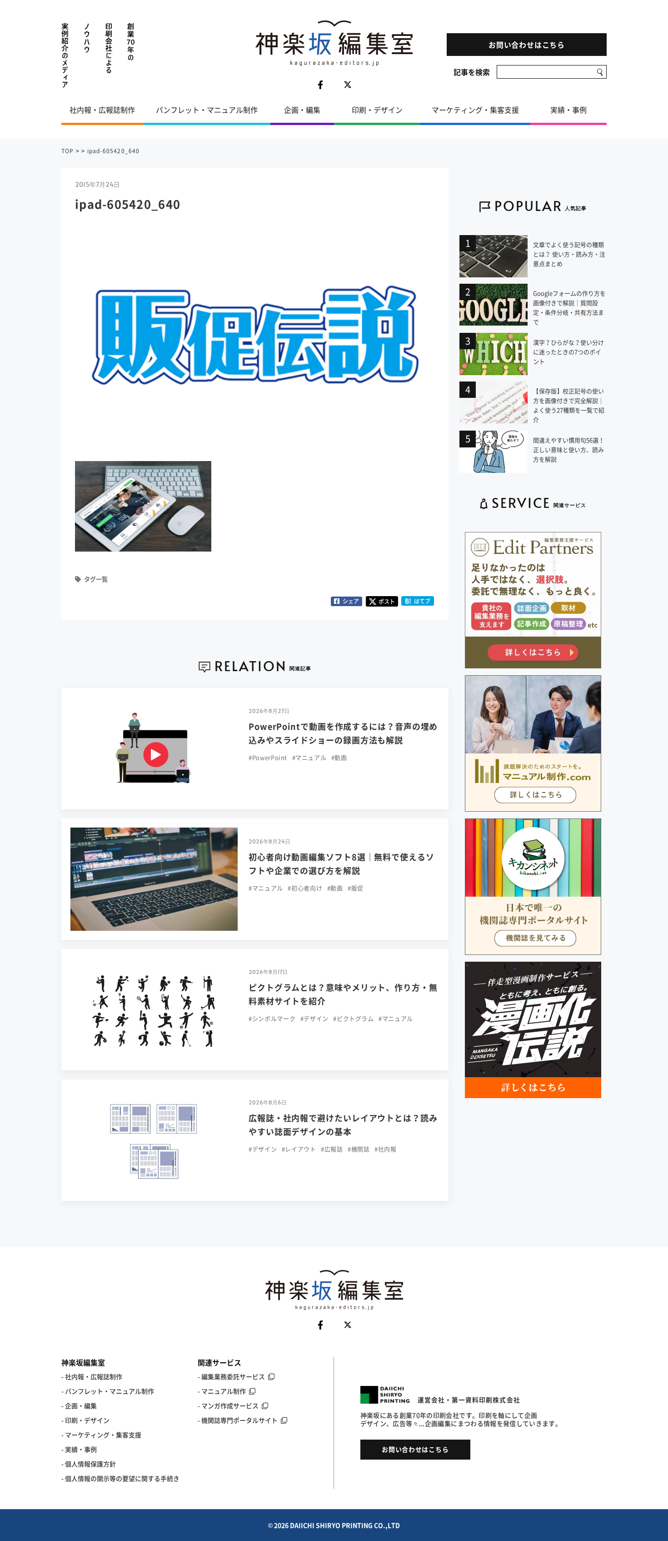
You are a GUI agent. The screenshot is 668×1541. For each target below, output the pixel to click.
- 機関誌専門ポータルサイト (238, 1420)
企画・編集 (302, 109)
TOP (67, 151)
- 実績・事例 (79, 1449)
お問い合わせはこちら (527, 44)
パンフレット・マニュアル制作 (207, 109)
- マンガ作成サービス (228, 1405)
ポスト (387, 601)
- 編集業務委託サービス (231, 1376)
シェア (351, 601)
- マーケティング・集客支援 (101, 1434)
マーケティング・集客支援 (475, 109)
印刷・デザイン (377, 109)
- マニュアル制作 (222, 1390)
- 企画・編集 (79, 1405)
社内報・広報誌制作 (102, 109)
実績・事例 (568, 109)
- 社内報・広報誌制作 (91, 1376)
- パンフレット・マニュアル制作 (107, 1390)
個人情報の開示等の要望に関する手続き (122, 1478)
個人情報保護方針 (90, 1463)
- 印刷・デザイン (85, 1420)
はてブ (418, 600)
